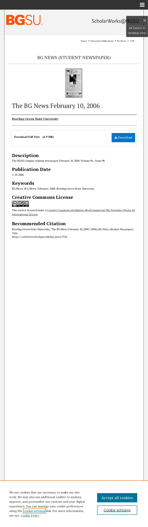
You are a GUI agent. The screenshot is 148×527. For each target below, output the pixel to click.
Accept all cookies (117, 497)
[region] (74, 503)
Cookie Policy (30, 515)
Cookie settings (34, 511)
